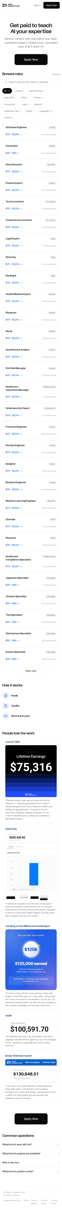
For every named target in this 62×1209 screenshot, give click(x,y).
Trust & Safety (34, 1201)
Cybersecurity (36, 91)
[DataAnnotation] (10, 5)
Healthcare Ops (12, 111)
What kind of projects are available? (21, 1153)
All (7, 91)
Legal (25, 104)
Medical (38, 104)
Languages (46, 111)
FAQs (26, 1200)
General (9, 117)
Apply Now (51, 5)
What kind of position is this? (17, 1171)
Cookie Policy (54, 1201)
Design (30, 111)
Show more (31, 671)
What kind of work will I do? (17, 1144)
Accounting (10, 104)
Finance (39, 97)
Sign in (37, 5)
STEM (24, 97)
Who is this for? (10, 1162)
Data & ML (9, 97)
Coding (19, 91)
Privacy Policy (44, 1201)
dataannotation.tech (12, 1200)
